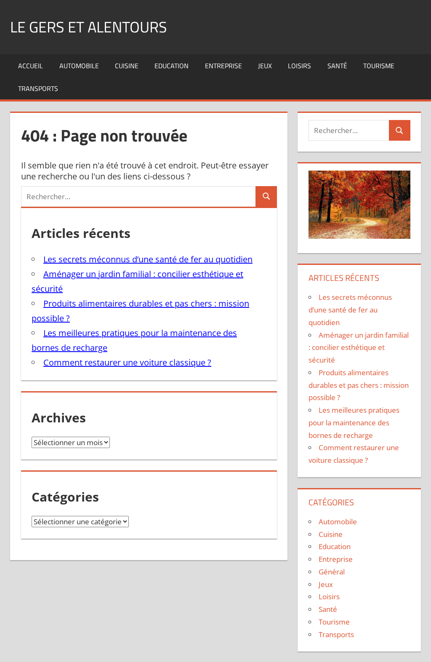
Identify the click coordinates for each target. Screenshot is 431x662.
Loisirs (299, 66)
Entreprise (223, 66)
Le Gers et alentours (88, 26)
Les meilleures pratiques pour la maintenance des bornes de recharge (354, 422)
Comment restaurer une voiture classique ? (127, 362)
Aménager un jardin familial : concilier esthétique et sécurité (359, 347)
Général (332, 572)
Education (171, 66)
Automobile (79, 66)
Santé (337, 66)
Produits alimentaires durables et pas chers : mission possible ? (359, 385)
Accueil (30, 66)
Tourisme (378, 66)
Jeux (265, 66)
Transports (38, 88)
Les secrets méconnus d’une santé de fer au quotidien (148, 259)
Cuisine (126, 66)
